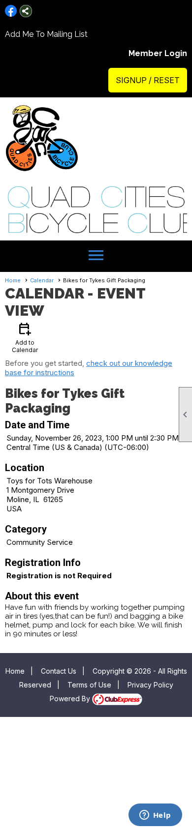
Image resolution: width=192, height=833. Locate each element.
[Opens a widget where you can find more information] (155, 815)
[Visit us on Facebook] (11, 11)
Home (13, 280)
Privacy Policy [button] (150, 685)
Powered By (71, 698)
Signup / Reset (148, 80)
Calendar (42, 280)
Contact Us (58, 671)
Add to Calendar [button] (25, 337)
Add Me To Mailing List (46, 34)
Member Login (157, 53)
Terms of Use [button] (89, 685)
